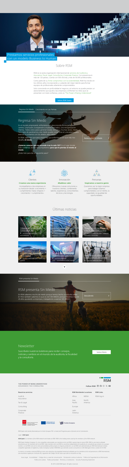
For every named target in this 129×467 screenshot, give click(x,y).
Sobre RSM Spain (64, 100)
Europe (75, 406)
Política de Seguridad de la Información (96, 457)
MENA (86, 396)
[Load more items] (64, 266)
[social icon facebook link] (100, 386)
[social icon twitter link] (106, 386)
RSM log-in (99, 396)
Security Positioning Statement (85, 460)
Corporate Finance (22, 411)
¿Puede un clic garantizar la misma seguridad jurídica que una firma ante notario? (96, 229)
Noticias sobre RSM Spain (30, 233)
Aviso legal (24, 457)
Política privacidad (52, 460)
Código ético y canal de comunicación (50, 457)
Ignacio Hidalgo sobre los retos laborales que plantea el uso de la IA (64, 254)
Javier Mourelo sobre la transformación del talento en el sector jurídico (95, 256)
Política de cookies (40, 460)
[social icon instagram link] (103, 386)
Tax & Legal (22, 402)
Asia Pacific (74, 401)
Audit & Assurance (22, 397)
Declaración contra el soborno (73, 457)
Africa (74, 396)
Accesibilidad (33, 457)
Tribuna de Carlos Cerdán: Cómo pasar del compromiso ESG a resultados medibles (31, 229)
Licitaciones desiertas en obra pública (30, 254)
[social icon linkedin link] (98, 386)
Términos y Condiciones (67, 460)
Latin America (75, 411)
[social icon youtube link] (109, 386)
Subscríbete (102, 352)
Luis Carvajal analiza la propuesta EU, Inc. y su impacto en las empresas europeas (63, 229)
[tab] (26, 109)
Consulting (22, 406)
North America (87, 401)
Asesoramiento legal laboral (66, 260)
